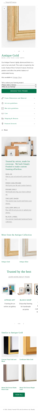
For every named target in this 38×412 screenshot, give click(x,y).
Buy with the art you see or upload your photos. (18, 210)
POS (18, 409)
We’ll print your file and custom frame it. (19, 184)
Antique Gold (6, 262)
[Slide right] (23, 51)
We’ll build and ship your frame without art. (18, 192)
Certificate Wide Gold (26, 359)
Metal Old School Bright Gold (27, 388)
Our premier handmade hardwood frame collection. (19, 219)
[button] (19, 98)
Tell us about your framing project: (13, 82)
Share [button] (6, 130)
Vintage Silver (17, 77)
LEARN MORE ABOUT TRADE (19, 277)
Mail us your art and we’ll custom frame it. (19, 176)
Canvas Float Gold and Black (9, 360)
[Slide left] (14, 51)
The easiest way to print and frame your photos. (19, 201)
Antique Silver (24, 262)
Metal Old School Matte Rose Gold (9, 388)
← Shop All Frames (10, 2)
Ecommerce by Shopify (28, 409)
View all (19, 395)
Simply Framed (12, 409)
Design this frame (19, 91)
